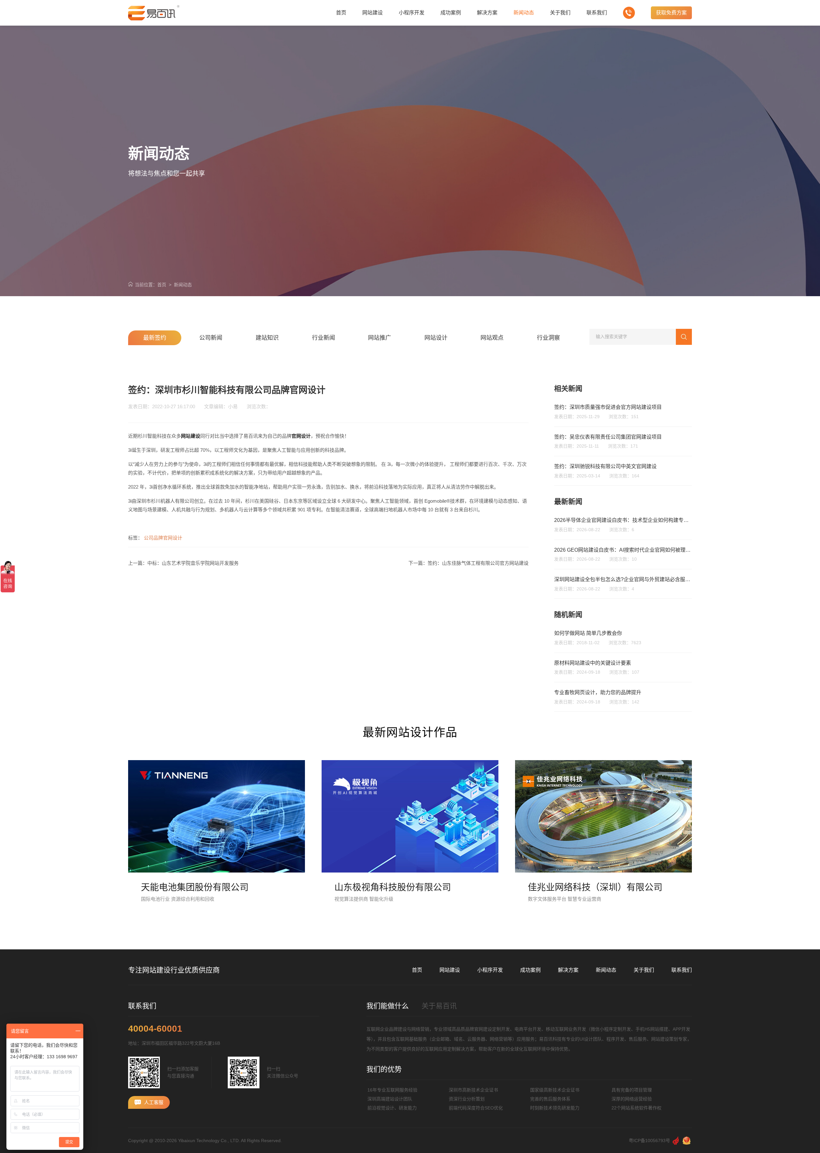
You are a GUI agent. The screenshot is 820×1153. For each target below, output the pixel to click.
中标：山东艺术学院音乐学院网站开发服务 (193, 563)
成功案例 (530, 970)
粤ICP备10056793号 (649, 1140)
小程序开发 (490, 970)
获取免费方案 (671, 12)
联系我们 (681, 970)
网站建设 (449, 970)
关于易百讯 (439, 1006)
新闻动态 (183, 284)
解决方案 (568, 970)
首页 (161, 284)
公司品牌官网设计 (163, 537)
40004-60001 (155, 1028)
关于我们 (644, 970)
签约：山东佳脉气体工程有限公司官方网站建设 (478, 563)
